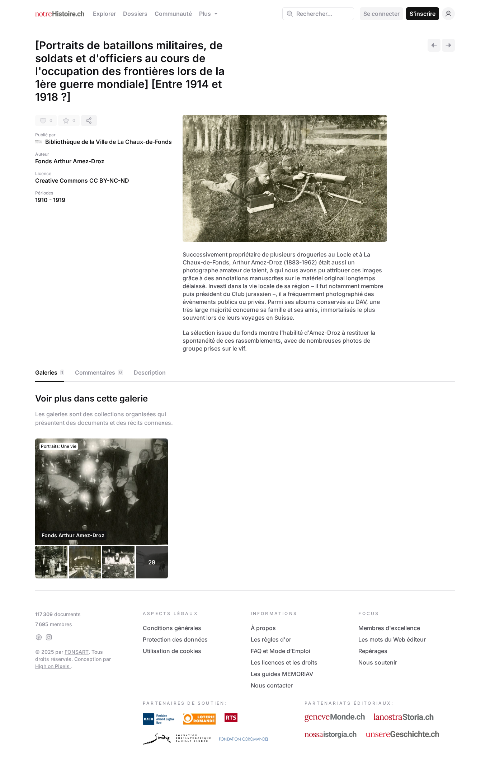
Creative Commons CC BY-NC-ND (82, 180)
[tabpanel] (245, 484)
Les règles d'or (271, 639)
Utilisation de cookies (172, 650)
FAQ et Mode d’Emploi (280, 650)
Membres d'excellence (389, 628)
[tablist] (245, 373)
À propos (263, 628)
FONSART (77, 652)
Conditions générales (172, 628)
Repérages (372, 650)
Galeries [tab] (49, 372)
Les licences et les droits (284, 662)
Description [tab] (150, 372)
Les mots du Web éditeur (392, 639)
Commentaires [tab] (98, 372)
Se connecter (381, 13)
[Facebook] (38, 637)
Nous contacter (272, 685)
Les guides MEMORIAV (282, 673)
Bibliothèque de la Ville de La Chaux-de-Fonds (108, 141)
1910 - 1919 (50, 199)
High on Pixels (53, 666)
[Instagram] (48, 637)
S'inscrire (422, 13)
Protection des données (175, 639)
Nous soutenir (377, 662)
